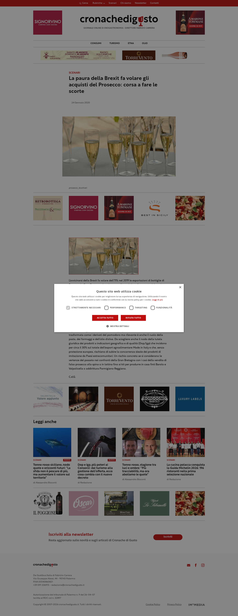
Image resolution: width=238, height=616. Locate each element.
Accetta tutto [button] (105, 317)
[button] (119, 326)
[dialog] (119, 308)
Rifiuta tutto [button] (133, 317)
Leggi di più (157, 300)
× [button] (180, 287)
